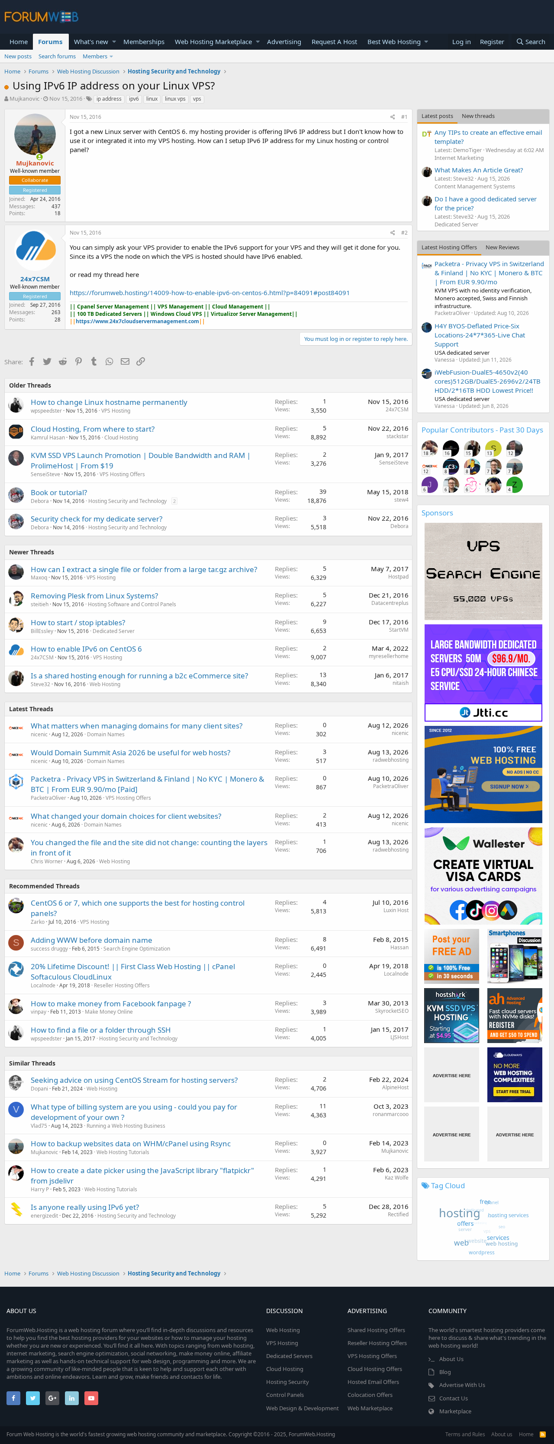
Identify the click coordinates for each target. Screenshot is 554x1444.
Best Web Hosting (394, 41)
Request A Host (334, 41)
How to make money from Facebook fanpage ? (111, 1003)
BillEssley (42, 631)
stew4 (401, 499)
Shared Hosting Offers (376, 1330)
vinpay (38, 1011)
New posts (18, 56)
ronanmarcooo (391, 1114)
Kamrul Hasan (48, 437)
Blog (445, 1372)
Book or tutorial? (59, 492)
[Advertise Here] (451, 1074)
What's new (91, 41)
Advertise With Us (462, 1385)
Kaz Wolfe (397, 1177)
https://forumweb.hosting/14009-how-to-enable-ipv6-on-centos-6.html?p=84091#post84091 (210, 292)
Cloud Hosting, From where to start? (93, 429)
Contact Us (453, 1398)
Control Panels (285, 1395)
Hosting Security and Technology (127, 501)
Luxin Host (396, 910)
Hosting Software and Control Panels (132, 604)
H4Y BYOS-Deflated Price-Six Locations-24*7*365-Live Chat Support (480, 334)
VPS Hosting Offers (122, 474)
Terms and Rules (465, 1434)
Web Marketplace (370, 1408)
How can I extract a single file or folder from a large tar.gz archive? (144, 569)
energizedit (44, 1215)
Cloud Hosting (121, 437)
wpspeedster (46, 410)
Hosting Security (287, 1382)
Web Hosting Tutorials (123, 1152)
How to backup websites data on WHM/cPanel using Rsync (131, 1143)
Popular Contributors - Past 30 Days (482, 430)
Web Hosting (105, 684)
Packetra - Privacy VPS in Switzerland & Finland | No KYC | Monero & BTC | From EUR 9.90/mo (489, 272)
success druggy (49, 948)
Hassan (399, 947)
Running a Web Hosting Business (126, 1125)
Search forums (57, 56)
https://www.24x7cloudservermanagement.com (137, 321)
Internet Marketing (459, 158)
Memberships (143, 41)
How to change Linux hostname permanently (109, 402)
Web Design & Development (302, 1408)
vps (197, 98)
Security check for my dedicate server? (96, 519)
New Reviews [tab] (502, 247)
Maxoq (39, 577)
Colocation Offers (370, 1395)
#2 (404, 232)
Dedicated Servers (289, 1356)
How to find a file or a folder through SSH (101, 1030)
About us (501, 1434)
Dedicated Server (114, 631)
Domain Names (106, 734)
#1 (404, 117)
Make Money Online (109, 1011)
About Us (451, 1359)
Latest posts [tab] (437, 116)
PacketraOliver (48, 798)
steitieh (39, 604)
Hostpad (398, 576)
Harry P (40, 1189)
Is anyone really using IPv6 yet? (85, 1207)
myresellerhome (389, 656)
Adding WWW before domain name (91, 940)
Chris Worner (47, 861)
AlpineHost (395, 1087)
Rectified (398, 1214)
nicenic (39, 734)
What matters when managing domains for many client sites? (136, 726)
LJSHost (399, 1037)
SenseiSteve (45, 474)
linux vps (175, 98)
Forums (50, 41)
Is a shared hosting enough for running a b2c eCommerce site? (139, 676)
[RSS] (543, 1434)
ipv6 (134, 98)
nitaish (401, 683)
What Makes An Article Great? (479, 169)
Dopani (39, 1088)
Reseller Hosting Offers (122, 985)
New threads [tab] (478, 116)
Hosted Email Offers (373, 1382)
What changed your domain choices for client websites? (126, 816)
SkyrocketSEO (392, 1011)
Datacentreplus (390, 603)
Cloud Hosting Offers (375, 1369)
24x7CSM (35, 278)
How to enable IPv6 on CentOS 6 (86, 649)
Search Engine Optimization (136, 948)
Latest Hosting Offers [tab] (449, 247)
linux (152, 98)
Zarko (38, 922)
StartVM (399, 629)
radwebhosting (391, 759)
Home (19, 41)
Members (95, 56)
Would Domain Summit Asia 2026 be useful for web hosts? (130, 752)
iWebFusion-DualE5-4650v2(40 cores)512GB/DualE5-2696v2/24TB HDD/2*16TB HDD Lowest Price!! (488, 381)
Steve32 (40, 684)
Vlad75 (39, 1125)
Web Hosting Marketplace (213, 41)
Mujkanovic (24, 98)
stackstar (398, 436)
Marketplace (455, 1411)
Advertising (284, 41)
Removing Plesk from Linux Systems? (94, 596)
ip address (109, 98)
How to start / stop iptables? (78, 622)
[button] (114, 42)
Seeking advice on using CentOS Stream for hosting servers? (134, 1080)
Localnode (396, 973)
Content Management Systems (475, 186)
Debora (40, 501)
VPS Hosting (115, 410)
